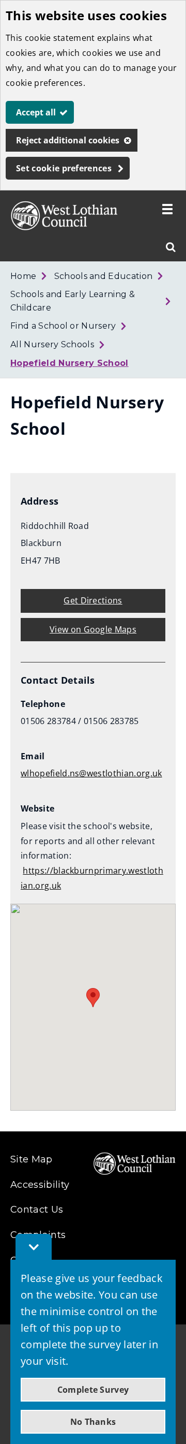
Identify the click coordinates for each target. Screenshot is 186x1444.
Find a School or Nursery (63, 326)
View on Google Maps (93, 629)
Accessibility (39, 1184)
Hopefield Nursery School (69, 363)
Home (23, 276)
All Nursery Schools (52, 344)
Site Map (31, 1159)
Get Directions (93, 600)
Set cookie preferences (64, 168)
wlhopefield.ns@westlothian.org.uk (91, 773)
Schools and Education (103, 276)
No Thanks (93, 1421)
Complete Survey (93, 1389)
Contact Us (36, 1209)
